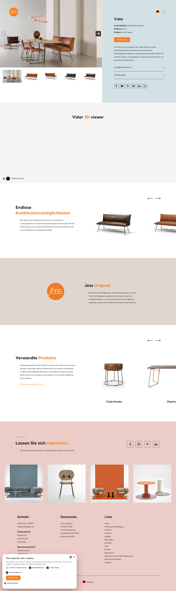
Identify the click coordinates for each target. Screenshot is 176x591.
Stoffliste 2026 (66, 527)
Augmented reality (123, 67)
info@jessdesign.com (25, 527)
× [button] (74, 557)
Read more (42, 564)
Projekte (108, 533)
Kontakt (108, 549)
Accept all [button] (13, 578)
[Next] (98, 33)
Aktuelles (108, 543)
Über (107, 546)
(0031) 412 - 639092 (25, 523)
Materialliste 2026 (68, 536)
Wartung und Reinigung (114, 527)
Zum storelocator (29, 384)
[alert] (39, 571)
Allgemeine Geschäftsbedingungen (119, 556)
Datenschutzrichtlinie (113, 559)
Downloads (119, 75)
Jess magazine (67, 523)
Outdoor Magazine (68, 530)
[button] (12, 583)
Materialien (109, 540)
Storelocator (122, 40)
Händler (108, 536)
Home (107, 523)
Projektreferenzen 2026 (70, 533)
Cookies (108, 562)
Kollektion (108, 530)
